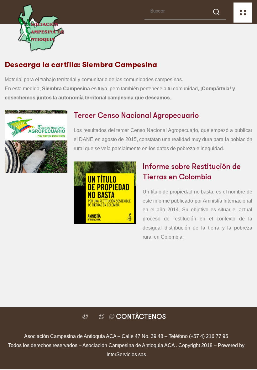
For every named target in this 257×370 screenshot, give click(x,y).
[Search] (216, 13)
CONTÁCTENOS (140, 316)
